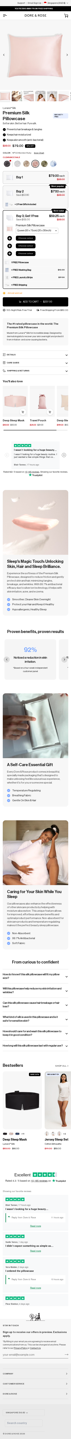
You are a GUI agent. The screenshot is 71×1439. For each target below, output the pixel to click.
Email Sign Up (34, 3)
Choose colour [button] (25, 238)
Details (11, 355)
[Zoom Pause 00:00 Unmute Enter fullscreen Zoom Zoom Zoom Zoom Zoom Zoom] (35, 55)
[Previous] (4, 55)
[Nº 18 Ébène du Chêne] (5, 1134)
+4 (64, 1134)
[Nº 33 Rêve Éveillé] (11, 1134)
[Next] (67, 55)
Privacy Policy (21, 1348)
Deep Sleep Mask (13, 420)
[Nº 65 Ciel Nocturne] (17, 1134)
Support (21, 3)
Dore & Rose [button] (10, 1394)
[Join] (65, 1354)
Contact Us (35, 1348)
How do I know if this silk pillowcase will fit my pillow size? (31, 976)
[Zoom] (6, 84)
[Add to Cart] (23, 412)
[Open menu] (8, 15)
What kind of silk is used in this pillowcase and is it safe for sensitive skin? (30, 1019)
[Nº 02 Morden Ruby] (35, 164)
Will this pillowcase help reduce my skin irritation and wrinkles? (32, 990)
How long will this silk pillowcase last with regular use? (33, 1045)
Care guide (13, 363)
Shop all (61, 1066)
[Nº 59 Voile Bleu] (53, 1134)
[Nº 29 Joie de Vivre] (26, 164)
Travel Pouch (38, 420)
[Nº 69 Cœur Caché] (47, 1134)
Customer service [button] (13, 1384)
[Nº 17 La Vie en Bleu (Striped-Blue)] (53, 164)
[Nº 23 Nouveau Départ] (17, 164)
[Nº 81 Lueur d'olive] (44, 164)
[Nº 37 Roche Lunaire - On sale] (7, 164)
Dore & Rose (12, 1434)
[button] (35, 177)
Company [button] (8, 1374)
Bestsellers (13, 1065)
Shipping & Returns (18, 371)
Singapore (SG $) (15, 1413)
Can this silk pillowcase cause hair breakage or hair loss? (31, 1004)
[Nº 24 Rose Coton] (59, 1134)
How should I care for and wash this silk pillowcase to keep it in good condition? (32, 1033)
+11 (22, 1134)
